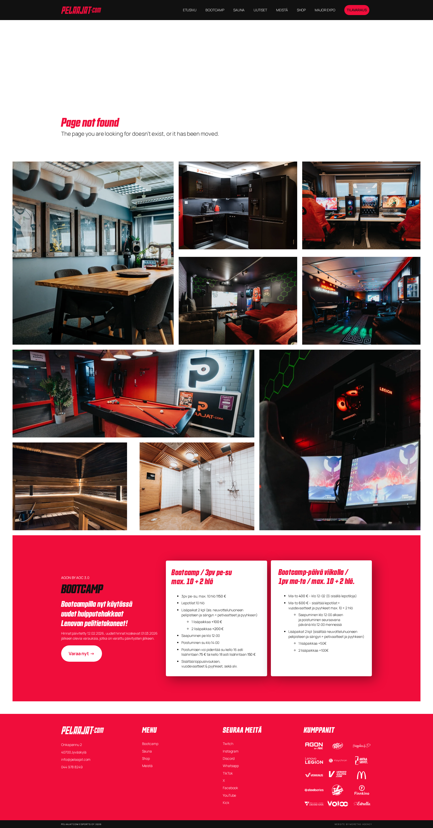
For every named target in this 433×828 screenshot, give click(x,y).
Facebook (230, 787)
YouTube (229, 795)
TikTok (228, 773)
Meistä (147, 765)
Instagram (231, 751)
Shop (146, 758)
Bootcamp (150, 743)
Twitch (228, 743)
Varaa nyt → (81, 653)
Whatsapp (231, 765)
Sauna (147, 751)
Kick (226, 802)
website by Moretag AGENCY (353, 824)
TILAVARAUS (357, 10)
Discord (229, 758)
